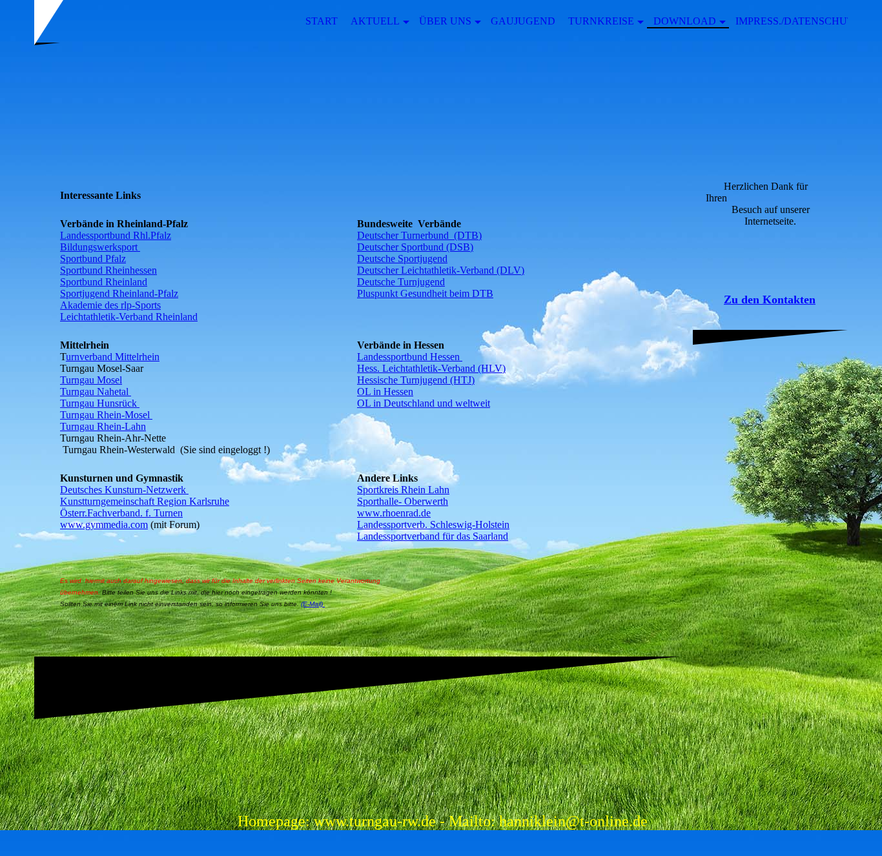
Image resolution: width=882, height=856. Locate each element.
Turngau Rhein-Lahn (103, 426)
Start (321, 20)
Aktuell (375, 20)
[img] (441, 105)
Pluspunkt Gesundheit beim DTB (425, 293)
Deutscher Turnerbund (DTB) (419, 235)
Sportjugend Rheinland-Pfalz (119, 293)
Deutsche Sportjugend (402, 258)
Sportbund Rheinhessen (108, 270)
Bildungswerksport (100, 246)
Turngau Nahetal (95, 391)
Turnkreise (601, 20)
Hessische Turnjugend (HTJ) (416, 379)
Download (684, 20)
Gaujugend (523, 20)
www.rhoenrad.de (394, 512)
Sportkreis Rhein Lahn (403, 489)
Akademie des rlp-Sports (110, 305)
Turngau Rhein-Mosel (106, 414)
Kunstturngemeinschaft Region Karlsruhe (144, 501)
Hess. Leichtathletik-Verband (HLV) (431, 368)
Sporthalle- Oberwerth (402, 501)
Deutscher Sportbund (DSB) (415, 246)
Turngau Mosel (91, 379)
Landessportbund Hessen (409, 356)
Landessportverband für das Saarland (432, 536)
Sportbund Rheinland (103, 281)
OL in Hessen (385, 391)
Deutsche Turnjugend (401, 281)
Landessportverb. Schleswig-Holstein (433, 524)
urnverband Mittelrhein (112, 356)
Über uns (445, 20)
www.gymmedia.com (104, 524)
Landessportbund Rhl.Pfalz (115, 235)
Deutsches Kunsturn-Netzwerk (124, 489)
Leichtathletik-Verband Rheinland (129, 316)
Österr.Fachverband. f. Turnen (121, 512)
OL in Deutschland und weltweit (423, 403)
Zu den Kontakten (769, 299)
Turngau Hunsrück (99, 403)
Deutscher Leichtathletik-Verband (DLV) (440, 270)
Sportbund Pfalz (93, 258)
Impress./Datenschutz (797, 20)
